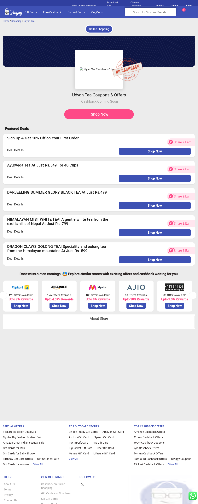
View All (38, 464)
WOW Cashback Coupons (149, 442)
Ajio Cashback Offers (146, 448)
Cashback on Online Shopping (53, 486)
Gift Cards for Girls (48, 459)
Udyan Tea (29, 20)
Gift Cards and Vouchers (56, 493)
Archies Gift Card (79, 437)
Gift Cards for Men (14, 448)
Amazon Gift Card (113, 432)
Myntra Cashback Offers (148, 453)
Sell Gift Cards (49, 499)
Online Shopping (99, 29)
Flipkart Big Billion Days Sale (19, 432)
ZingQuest (97, 12)
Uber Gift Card (105, 448)
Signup (174, 5)
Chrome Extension (136, 3)
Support (160, 5)
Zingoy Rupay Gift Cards (83, 432)
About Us (9, 484)
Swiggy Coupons (181, 459)
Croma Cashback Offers (148, 437)
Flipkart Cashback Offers (149, 464)
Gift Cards (31, 12)
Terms (7, 489)
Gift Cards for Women (16, 464)
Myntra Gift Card (79, 453)
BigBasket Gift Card (80, 448)
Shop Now (99, 114)
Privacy (8, 495)
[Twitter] (82, 484)
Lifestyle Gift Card (104, 453)
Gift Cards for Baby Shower (19, 453)
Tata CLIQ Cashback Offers (150, 459)
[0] (183, 13)
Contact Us (10, 500)
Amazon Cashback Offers (149, 432)
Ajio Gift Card (100, 442)
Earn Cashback (52, 12)
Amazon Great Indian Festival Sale (23, 442)
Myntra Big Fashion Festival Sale (22, 437)
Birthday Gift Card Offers (18, 459)
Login (189, 5)
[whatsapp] (192, 495)
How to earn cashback (84, 5)
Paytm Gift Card (78, 442)
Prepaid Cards (76, 12)
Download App (112, 3)
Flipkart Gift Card (104, 437)
